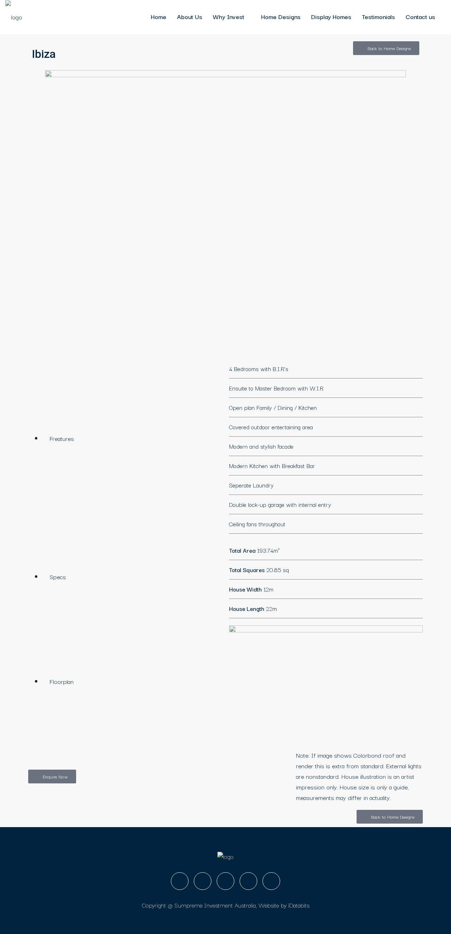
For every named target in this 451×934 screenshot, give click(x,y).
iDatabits (298, 905)
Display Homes (331, 16)
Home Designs (281, 16)
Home (158, 16)
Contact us (420, 16)
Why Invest (228, 16)
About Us (189, 16)
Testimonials (378, 16)
